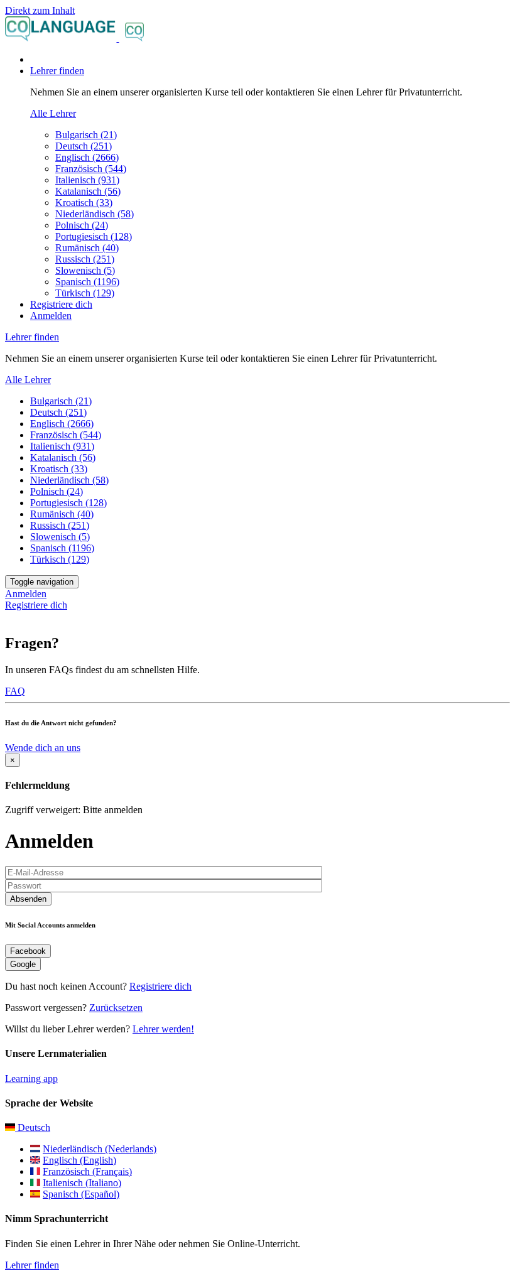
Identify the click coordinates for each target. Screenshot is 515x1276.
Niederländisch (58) (94, 213)
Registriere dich (61, 304)
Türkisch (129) (84, 293)
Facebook (28, 951)
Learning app (31, 1078)
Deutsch (32, 1127)
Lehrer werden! (163, 1029)
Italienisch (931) (87, 180)
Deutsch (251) (83, 146)
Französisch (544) (90, 168)
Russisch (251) (84, 259)
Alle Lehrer (53, 113)
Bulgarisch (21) (86, 134)
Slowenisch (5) (85, 270)
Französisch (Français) (87, 1171)
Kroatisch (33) (83, 202)
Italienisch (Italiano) (82, 1182)
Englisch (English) (79, 1160)
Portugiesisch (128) (93, 236)
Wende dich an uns (42, 747)
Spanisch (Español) (81, 1194)
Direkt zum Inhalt (40, 10)
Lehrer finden (32, 1265)
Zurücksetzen (116, 1007)
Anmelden (51, 315)
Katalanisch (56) (88, 191)
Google (23, 964)
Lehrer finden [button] (57, 70)
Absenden (28, 899)
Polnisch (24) (81, 225)
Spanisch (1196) (87, 281)
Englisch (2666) (87, 157)
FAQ (15, 691)
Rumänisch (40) (87, 247)
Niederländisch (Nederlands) (99, 1149)
